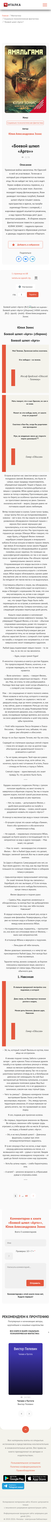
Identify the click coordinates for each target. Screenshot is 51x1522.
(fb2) (7, 313)
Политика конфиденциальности (25, 1466)
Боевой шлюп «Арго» (14, 22)
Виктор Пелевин (25, 1404)
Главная (5, 15)
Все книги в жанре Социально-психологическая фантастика (24, 1332)
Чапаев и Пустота (25, 1400)
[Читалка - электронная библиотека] (8, 5)
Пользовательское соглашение (25, 1462)
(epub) (14, 313)
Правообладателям (25, 1470)
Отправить (35, 1283)
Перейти (32, 294)
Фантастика (16, 15)
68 (26, 1195)
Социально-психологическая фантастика (21, 18)
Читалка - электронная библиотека (31, 1519)
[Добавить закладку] (36, 278)
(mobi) (21, 313)
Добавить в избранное (28, 244)
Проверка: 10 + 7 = (25, 1251)
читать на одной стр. (21, 278)
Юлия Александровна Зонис (25, 134)
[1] (38, 438)
